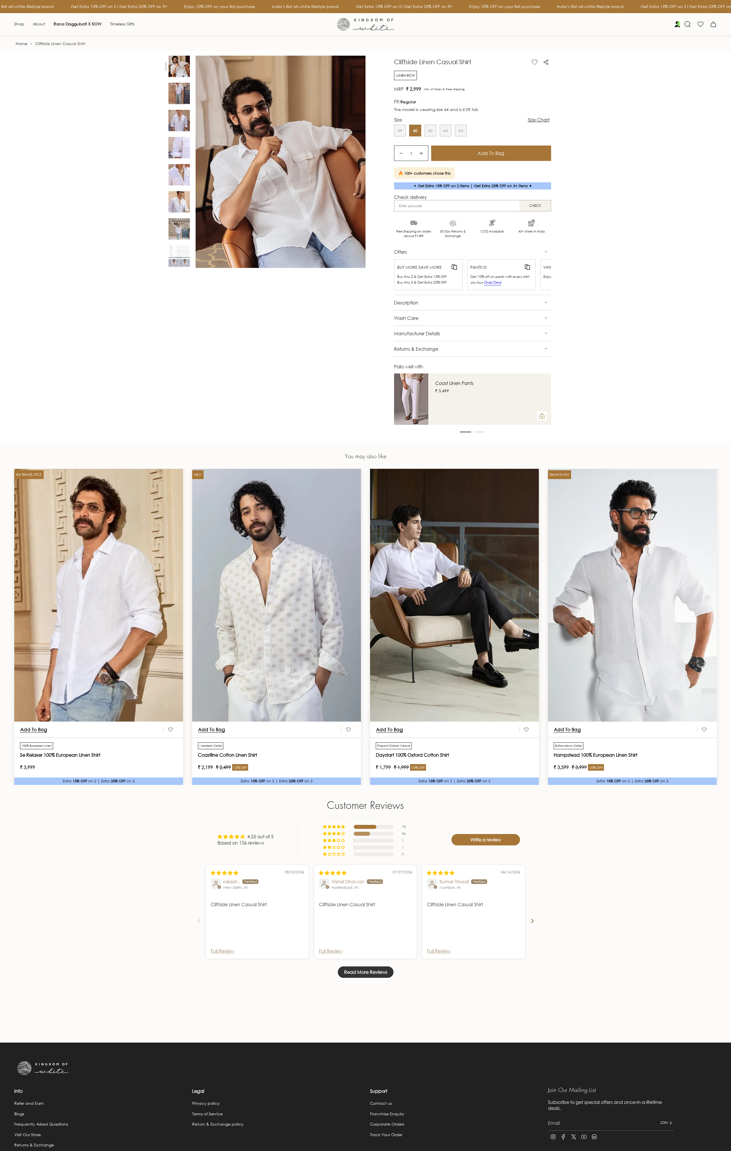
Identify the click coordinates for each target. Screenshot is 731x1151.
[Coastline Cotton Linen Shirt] (276, 595)
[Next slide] (532, 920)
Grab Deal (492, 282)
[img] (224, 873)
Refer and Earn (29, 1103)
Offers (400, 252)
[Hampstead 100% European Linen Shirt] (632, 595)
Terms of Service (207, 1113)
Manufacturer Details (417, 333)
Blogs (19, 1113)
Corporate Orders (387, 1124)
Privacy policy (206, 1103)
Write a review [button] (485, 840)
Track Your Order (386, 1134)
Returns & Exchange (416, 349)
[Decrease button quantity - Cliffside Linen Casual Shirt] (401, 153)
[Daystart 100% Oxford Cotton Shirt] (454, 595)
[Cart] (713, 24)
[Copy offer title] (454, 267)
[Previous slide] (198, 920)
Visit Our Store (27, 1134)
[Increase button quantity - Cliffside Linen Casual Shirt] (421, 153)
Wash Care (406, 318)
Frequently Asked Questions (41, 1124)
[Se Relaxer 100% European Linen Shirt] (98, 595)
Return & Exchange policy (218, 1124)
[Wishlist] (700, 24)
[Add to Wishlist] (534, 62)
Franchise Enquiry (387, 1113)
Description (406, 303)
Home (21, 43)
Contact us (381, 1103)
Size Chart (538, 119)
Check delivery (410, 197)
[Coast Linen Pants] (411, 399)
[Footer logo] (42, 1068)
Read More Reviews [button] (365, 972)
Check (535, 205)
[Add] (542, 415)
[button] (19, 24)
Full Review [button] (222, 951)
